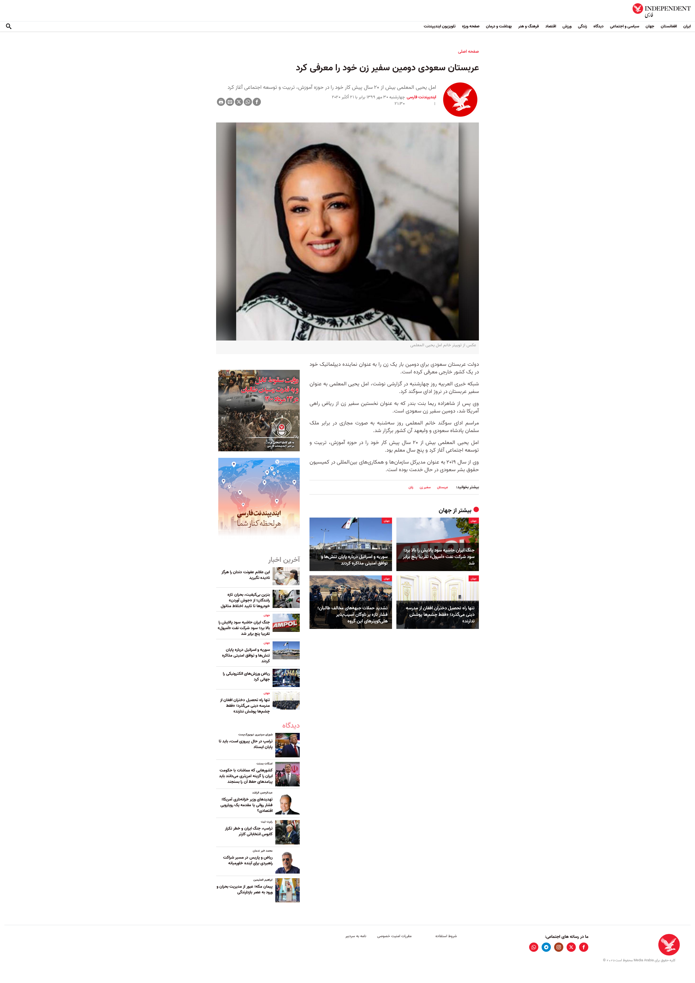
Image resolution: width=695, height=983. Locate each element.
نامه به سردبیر (355, 936)
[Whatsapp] (248, 102)
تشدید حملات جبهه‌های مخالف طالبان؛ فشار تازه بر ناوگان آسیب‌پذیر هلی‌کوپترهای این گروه (352, 614)
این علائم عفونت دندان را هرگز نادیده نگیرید (246, 575)
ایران (687, 26)
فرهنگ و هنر (528, 26)
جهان (650, 26)
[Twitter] (239, 102)
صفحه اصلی (468, 51)
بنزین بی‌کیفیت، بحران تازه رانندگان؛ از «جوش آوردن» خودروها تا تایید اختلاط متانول (245, 600)
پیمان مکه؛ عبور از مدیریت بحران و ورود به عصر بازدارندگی (245, 889)
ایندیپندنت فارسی (421, 97)
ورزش (567, 26)
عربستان (442, 487)
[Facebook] (257, 102)
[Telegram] (546, 947)
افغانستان (669, 26)
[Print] (221, 102)
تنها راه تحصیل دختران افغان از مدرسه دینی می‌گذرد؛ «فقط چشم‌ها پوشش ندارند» (440, 614)
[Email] (230, 102)
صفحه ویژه (470, 26)
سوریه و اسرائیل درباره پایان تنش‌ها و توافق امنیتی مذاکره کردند (354, 560)
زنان (411, 487)
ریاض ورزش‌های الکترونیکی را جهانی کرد (246, 676)
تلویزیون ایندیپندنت (440, 26)
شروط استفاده (446, 936)
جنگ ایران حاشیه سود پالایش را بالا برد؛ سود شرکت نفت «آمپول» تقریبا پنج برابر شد (439, 556)
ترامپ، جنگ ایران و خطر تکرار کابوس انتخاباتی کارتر (249, 831)
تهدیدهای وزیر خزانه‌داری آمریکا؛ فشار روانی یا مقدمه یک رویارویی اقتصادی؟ (246, 805)
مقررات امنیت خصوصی (394, 936)
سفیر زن (425, 487)
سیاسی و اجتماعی (624, 26)
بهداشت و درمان (499, 26)
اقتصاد (550, 26)
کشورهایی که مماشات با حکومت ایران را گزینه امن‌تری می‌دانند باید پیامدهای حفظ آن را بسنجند (246, 776)
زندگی (582, 26)
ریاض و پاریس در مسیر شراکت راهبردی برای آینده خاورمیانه (248, 860)
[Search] (8, 26)
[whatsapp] (533, 947)
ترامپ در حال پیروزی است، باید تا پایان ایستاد (246, 744)
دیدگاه (598, 26)
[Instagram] (558, 947)
